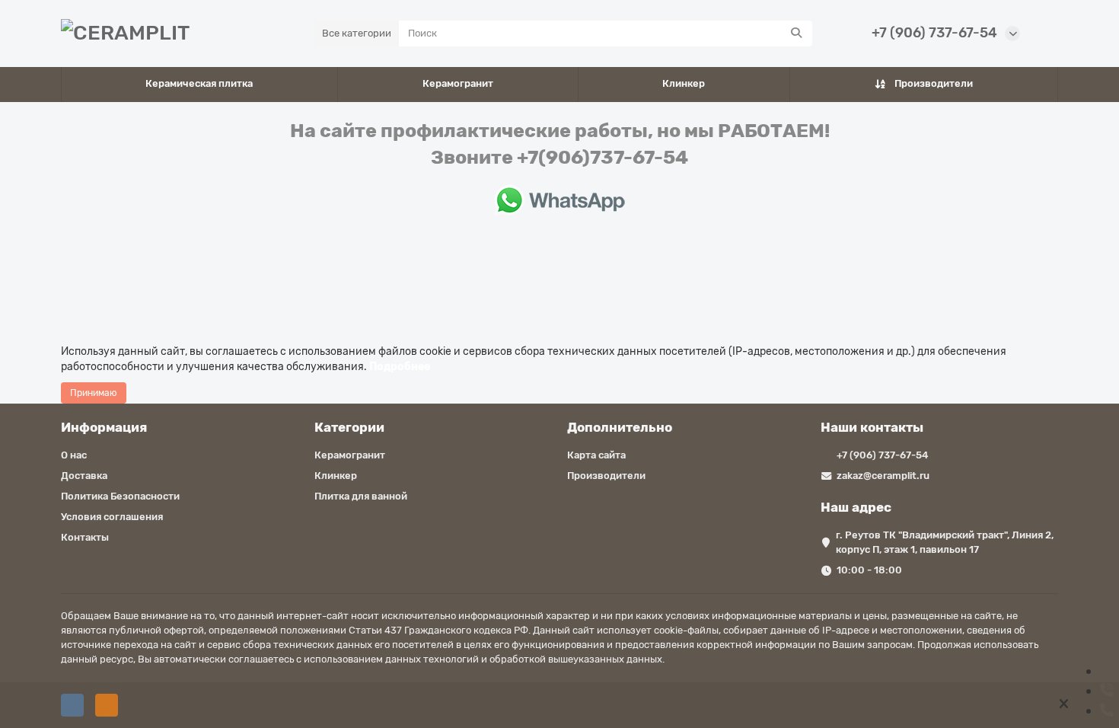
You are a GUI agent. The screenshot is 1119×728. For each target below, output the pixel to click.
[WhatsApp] (1105, 671)
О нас (74, 455)
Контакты (85, 537)
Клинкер (683, 83)
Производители (933, 83)
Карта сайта (596, 455)
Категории (349, 427)
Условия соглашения (112, 516)
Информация (104, 427)
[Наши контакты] (1064, 694)
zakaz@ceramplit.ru (883, 475)
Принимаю (93, 393)
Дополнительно (619, 427)
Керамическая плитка (199, 83)
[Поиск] (796, 33)
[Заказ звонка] (1107, 710)
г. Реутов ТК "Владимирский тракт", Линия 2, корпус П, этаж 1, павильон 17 (945, 542)
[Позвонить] (1107, 690)
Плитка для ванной (360, 496)
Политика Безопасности (120, 496)
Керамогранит (457, 83)
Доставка (84, 475)
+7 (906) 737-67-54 (934, 32)
